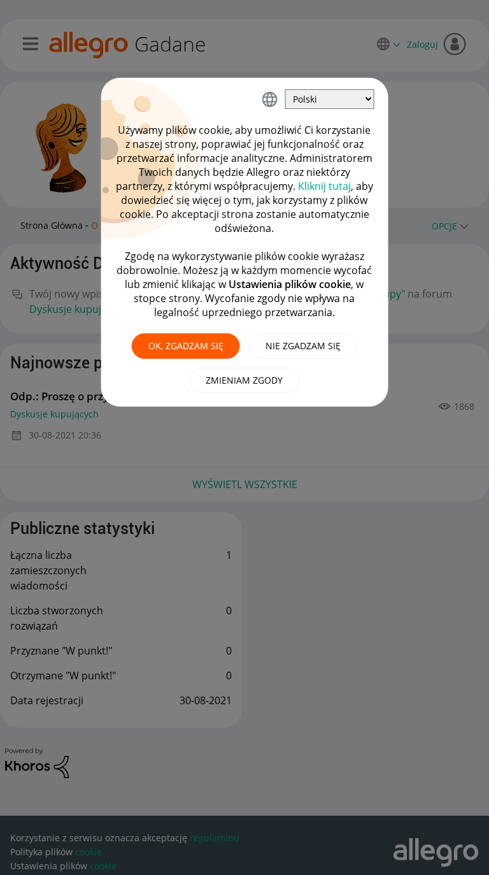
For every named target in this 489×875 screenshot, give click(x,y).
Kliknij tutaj (324, 186)
